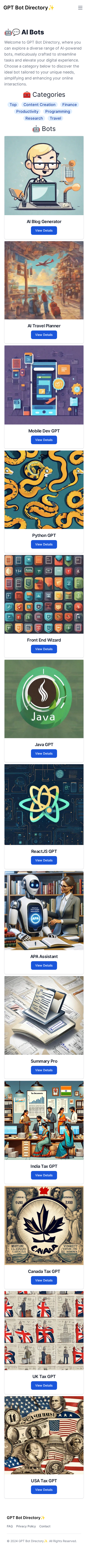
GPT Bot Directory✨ (33, 1541)
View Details (44, 230)
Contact (44, 1526)
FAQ (10, 1526)
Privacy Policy (26, 1526)
